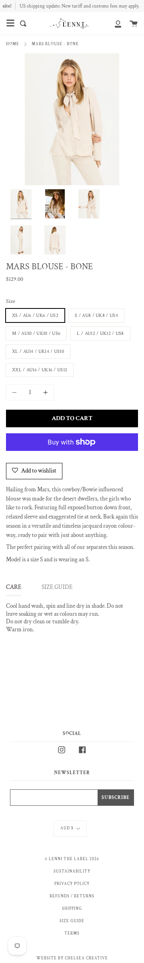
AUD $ (67, 828)
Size (10, 301)
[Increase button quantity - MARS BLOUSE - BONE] (44, 392)
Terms (72, 933)
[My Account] (114, 23)
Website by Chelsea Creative (72, 958)
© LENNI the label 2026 (72, 859)
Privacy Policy (72, 883)
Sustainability (72, 871)
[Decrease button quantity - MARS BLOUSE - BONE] (15, 392)
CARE (13, 587)
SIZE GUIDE (57, 587)
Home (12, 44)
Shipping (72, 908)
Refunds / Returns (72, 896)
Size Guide (72, 921)
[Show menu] (10, 23)
